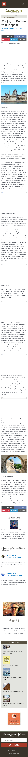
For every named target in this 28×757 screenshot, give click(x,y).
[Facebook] (21, 4)
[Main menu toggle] (4, 4)
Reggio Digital (16, 753)
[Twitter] (18, 4)
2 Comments (4, 28)
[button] (26, 4)
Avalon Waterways (13, 66)
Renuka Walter (11, 555)
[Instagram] (23, 4)
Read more (15, 636)
